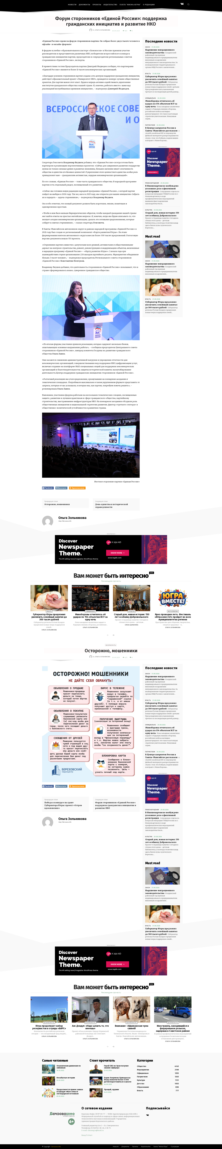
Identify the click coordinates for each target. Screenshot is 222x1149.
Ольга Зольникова (102, 30)
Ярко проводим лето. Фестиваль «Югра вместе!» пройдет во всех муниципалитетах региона (173, 617)
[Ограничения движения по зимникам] (48, 1069)
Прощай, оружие (111, 1089)
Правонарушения (152, 183)
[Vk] (147, 1115)
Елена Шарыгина (131, 625)
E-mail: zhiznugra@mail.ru (93, 1130)
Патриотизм (150, 125)
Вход (84, 1135)
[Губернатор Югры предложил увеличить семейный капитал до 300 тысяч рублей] (162, 287)
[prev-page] (108, 635)
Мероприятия (173, 611)
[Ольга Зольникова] (91, 30)
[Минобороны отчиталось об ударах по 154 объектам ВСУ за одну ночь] (90, 598)
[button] (188, 4)
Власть (148, 73)
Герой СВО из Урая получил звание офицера (116, 1067)
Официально (150, 98)
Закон (147, 47)
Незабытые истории (66, 1078)
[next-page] (113, 635)
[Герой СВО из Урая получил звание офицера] (96, 1069)
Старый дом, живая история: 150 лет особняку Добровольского (131, 615)
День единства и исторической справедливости (111, 505)
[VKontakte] (182, 4)
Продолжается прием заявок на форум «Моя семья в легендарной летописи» (70, 1091)
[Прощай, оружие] (96, 1092)
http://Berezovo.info (64, 521)
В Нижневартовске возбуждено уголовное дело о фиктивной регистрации (161, 189)
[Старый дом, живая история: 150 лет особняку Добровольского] (131, 598)
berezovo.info (56, 1146)
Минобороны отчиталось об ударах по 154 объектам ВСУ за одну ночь (161, 104)
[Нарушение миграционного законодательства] (162, 249)
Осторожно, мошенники (57, 504)
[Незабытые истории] (48, 1081)
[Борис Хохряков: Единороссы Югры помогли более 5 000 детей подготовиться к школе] (96, 1081)
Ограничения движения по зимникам (69, 1067)
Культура (148, 210)
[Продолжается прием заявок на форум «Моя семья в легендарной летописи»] (48, 1092)
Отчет (89, 1135)
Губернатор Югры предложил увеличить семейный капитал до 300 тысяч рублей (161, 79)
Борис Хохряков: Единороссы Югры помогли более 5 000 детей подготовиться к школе (117, 1080)
